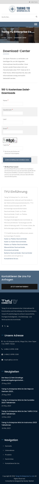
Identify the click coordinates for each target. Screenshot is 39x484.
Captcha (6, 145)
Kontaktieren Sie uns (11, 258)
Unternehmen (9, 450)
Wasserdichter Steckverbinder (14, 247)
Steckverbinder (27, 253)
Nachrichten (9, 459)
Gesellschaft (8, 110)
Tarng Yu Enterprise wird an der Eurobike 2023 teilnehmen (18, 401)
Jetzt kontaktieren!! (19, 287)
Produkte (8, 455)
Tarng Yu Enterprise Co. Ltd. (24, 476)
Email (5, 128)
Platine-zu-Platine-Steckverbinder (16, 244)
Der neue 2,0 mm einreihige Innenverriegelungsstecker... (13, 379)
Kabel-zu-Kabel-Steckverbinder (15, 242)
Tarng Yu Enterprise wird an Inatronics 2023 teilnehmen (19, 423)
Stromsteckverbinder (11, 250)
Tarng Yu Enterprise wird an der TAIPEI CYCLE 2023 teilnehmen (19, 412)
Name (5, 100)
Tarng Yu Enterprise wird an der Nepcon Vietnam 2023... (18, 390)
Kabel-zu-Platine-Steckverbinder (15, 239)
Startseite (8, 446)
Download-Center (20, 37)
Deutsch (34, 2)
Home (10, 37)
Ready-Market (29, 481)
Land (4, 119)
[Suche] (36, 16)
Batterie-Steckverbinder (12, 253)
